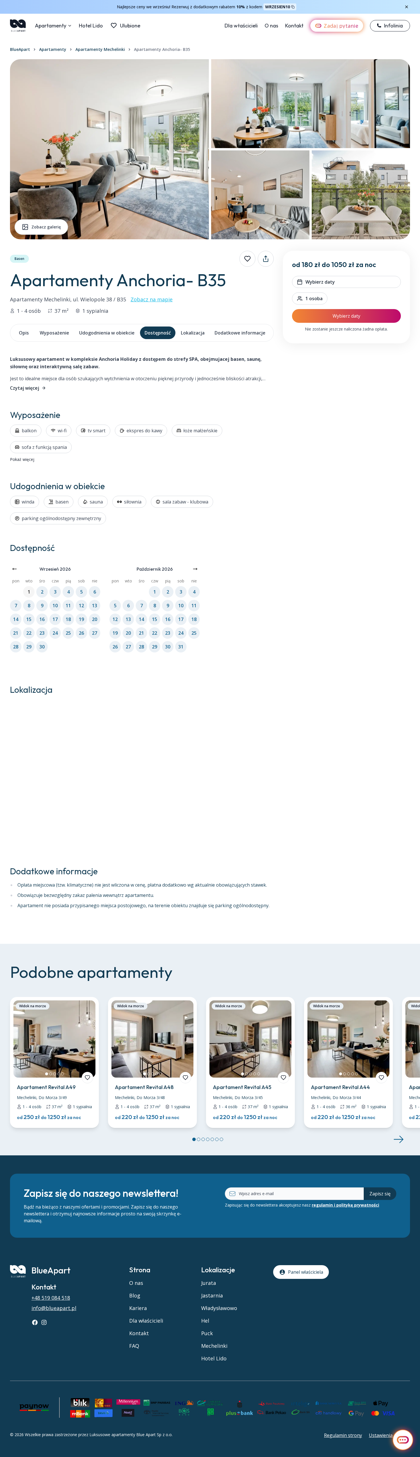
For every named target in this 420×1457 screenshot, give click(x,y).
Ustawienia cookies (389, 1435)
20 (94, 619)
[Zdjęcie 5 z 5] (62, 1073)
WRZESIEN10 (277, 6)
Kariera (138, 1308)
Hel (205, 1320)
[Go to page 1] (194, 1139)
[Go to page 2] (198, 1139)
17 (55, 619)
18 (68, 619)
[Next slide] (398, 1139)
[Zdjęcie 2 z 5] (50, 1073)
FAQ (134, 1345)
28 (15, 647)
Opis (24, 333)
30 (42, 647)
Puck (207, 1333)
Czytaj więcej (24, 388)
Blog (134, 1295)
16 (42, 619)
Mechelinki (214, 1345)
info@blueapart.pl (53, 1308)
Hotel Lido (91, 25)
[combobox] (309, 298)
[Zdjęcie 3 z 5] (54, 1073)
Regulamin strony (343, 1435)
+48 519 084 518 (50, 1297)
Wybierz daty (346, 316)
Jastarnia (212, 1295)
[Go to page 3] (203, 1139)
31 (180, 647)
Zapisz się (380, 1194)
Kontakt (294, 25)
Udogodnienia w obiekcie (107, 333)
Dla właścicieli (241, 25)
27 (94, 633)
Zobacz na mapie (152, 299)
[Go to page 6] (217, 1139)
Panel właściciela (305, 1272)
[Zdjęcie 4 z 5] (58, 1073)
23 (42, 633)
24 (55, 633)
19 (81, 619)
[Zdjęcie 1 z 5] (46, 1073)
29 (28, 647)
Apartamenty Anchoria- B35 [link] (162, 49)
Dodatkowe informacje (240, 333)
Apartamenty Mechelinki (100, 49)
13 (94, 605)
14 (15, 619)
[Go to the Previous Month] (14, 569)
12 (81, 605)
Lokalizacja (193, 333)
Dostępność (158, 333)
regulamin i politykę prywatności (345, 1205)
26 (81, 633)
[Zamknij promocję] (406, 6)
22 (28, 633)
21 (15, 633)
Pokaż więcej (22, 459)
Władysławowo (219, 1308)
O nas (271, 25)
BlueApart (20, 49)
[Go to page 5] (212, 1139)
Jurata (208, 1282)
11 (68, 605)
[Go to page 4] (207, 1139)
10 (55, 605)
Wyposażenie (54, 333)
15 (28, 619)
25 (68, 633)
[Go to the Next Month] (195, 569)
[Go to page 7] (221, 1139)
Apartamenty (50, 25)
